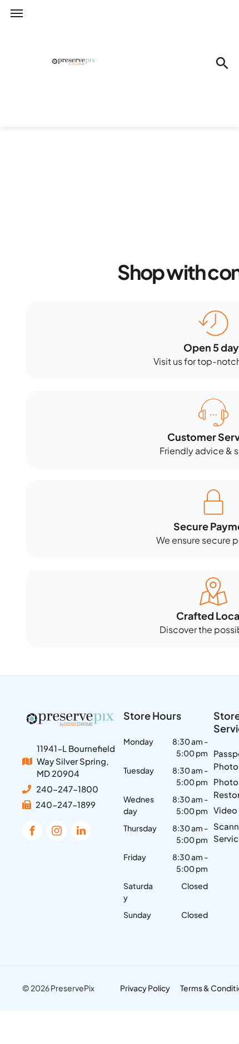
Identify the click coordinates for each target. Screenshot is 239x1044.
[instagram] (57, 832)
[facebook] (32, 832)
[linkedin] (81, 832)
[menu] (17, 13)
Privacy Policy (145, 988)
